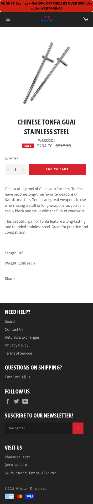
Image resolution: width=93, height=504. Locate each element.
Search (10, 321)
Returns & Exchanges (22, 337)
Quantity (11, 159)
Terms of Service (18, 353)
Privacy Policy (16, 345)
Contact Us (14, 329)
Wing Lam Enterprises (31, 488)
